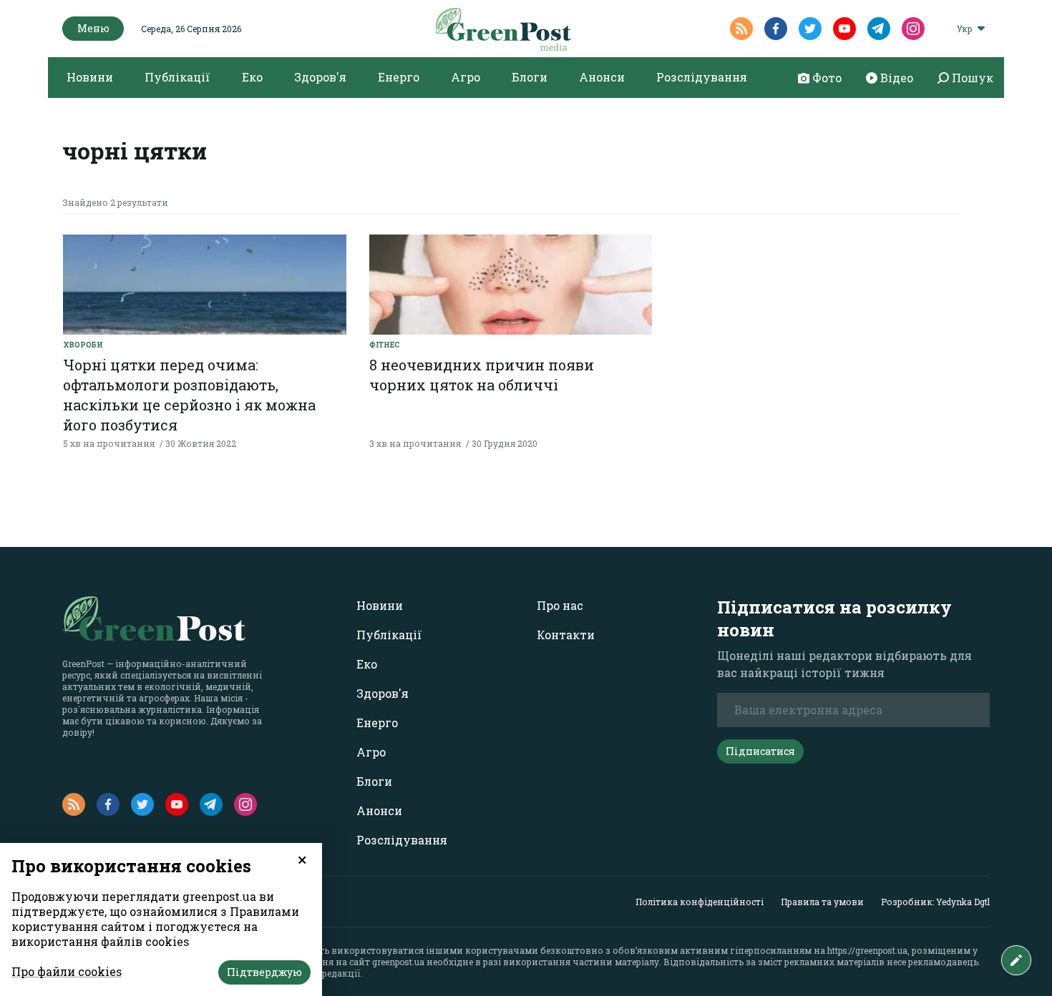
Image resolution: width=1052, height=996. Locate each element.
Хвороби (83, 345)
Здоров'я (320, 76)
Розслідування (701, 76)
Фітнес (384, 345)
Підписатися (760, 751)
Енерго (398, 76)
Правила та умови (822, 901)
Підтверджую (264, 972)
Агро (465, 76)
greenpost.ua (398, 961)
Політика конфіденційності (699, 901)
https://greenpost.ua (867, 950)
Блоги (529, 76)
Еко (252, 76)
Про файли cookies (66, 971)
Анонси (602, 76)
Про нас (560, 605)
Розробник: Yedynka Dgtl (935, 901)
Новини (90, 76)
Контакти (566, 634)
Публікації (177, 76)
